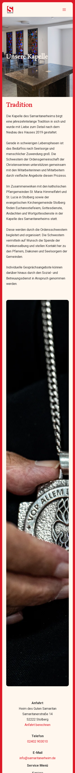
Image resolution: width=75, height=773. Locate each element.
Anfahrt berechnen (37, 725)
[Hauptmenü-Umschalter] (64, 9)
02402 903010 (37, 741)
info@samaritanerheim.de (37, 758)
